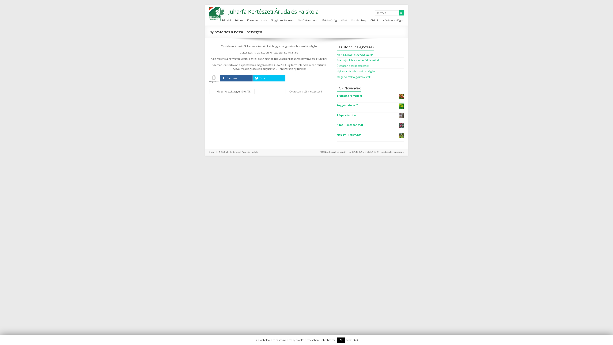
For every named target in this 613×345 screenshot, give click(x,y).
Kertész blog (359, 20)
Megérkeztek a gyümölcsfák (231, 91)
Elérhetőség (329, 20)
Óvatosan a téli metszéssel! (307, 91)
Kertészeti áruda (257, 20)
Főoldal (226, 20)
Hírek (344, 20)
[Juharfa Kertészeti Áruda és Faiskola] (217, 9)
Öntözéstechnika (308, 20)
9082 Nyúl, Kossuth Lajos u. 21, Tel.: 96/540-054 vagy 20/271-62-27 (349, 152)
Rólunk (239, 20)
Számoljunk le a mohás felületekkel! (358, 60)
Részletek (352, 340)
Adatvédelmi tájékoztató (393, 152)
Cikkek (374, 20)
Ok (341, 340)
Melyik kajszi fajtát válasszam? (355, 54)
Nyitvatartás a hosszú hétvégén (356, 71)
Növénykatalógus (393, 20)
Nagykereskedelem (282, 20)
